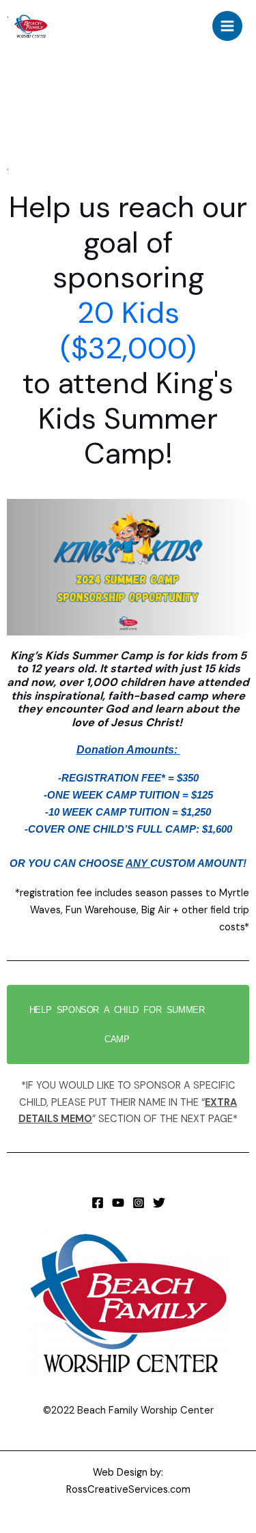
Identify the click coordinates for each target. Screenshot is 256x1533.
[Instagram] (138, 1203)
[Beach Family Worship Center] (31, 26)
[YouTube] (118, 1203)
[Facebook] (97, 1203)
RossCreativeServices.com (128, 1489)
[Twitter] (159, 1203)
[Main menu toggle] (227, 26)
